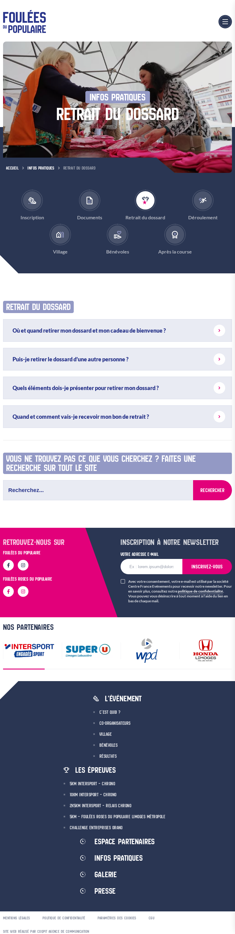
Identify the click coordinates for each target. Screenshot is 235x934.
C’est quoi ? (110, 712)
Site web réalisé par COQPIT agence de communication (46, 931)
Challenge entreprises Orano (96, 827)
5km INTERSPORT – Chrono (92, 783)
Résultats (108, 756)
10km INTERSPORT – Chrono (93, 794)
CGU (152, 918)
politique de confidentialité (200, 591)
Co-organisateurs (115, 723)
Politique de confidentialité (64, 918)
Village (105, 734)
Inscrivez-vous (207, 566)
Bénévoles (108, 745)
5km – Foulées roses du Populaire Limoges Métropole (117, 816)
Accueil (12, 168)
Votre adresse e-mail (140, 554)
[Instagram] (23, 565)
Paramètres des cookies (117, 918)
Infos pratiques (41, 168)
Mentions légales (16, 918)
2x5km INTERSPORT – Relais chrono (100, 805)
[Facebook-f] (8, 565)
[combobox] (98, 490)
